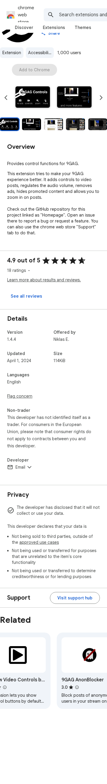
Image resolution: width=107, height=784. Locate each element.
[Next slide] (101, 98)
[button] (32, 97)
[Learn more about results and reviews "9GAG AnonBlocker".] (77, 687)
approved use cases (39, 542)
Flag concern (19, 396)
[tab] (24, 27)
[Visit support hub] (75, 598)
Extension (11, 52)
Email (20, 467)
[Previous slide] (6, 98)
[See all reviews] (26, 296)
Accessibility (40, 52)
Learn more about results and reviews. (44, 280)
